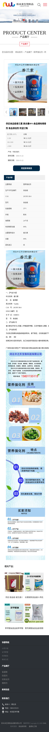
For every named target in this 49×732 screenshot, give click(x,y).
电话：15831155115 (11, 708)
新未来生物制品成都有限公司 (11, 723)
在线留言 (5, 656)
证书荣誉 (5, 652)
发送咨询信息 (26, 168)
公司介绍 (5, 648)
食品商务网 (22, 726)
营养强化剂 (38, 52)
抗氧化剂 (5, 679)
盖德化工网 (33, 726)
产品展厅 (28, 52)
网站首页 (19, 52)
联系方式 (5, 659)
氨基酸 (4, 672)
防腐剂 (4, 676)
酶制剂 (4, 683)
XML (44, 723)
